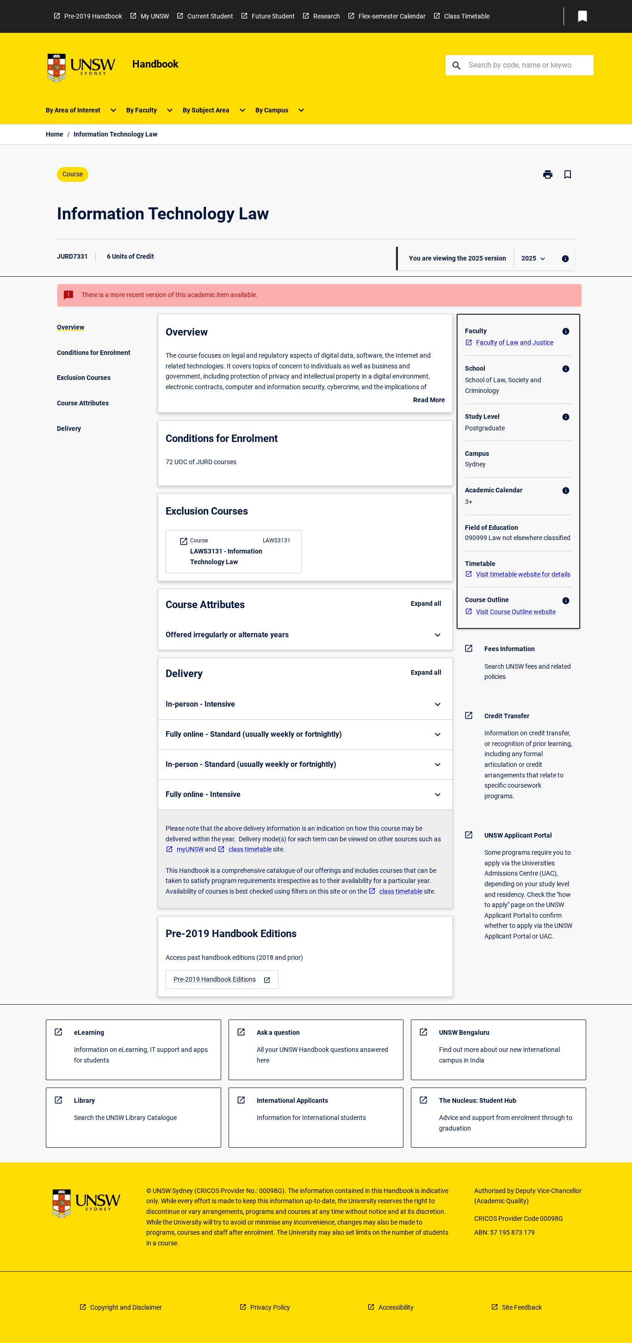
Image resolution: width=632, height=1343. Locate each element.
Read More (429, 400)
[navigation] (222, 979)
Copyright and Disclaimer (126, 1307)
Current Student (210, 16)
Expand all (426, 603)
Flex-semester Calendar (392, 16)
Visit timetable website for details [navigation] (523, 574)
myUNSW (190, 849)
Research (326, 16)
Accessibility (396, 1307)
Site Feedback (522, 1307)
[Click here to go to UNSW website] (81, 69)
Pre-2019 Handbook (93, 16)
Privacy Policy (270, 1307)
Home (54, 134)
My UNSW (155, 16)
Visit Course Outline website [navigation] (516, 612)
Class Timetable (466, 16)
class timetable (250, 849)
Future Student (273, 16)
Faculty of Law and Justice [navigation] (514, 342)
